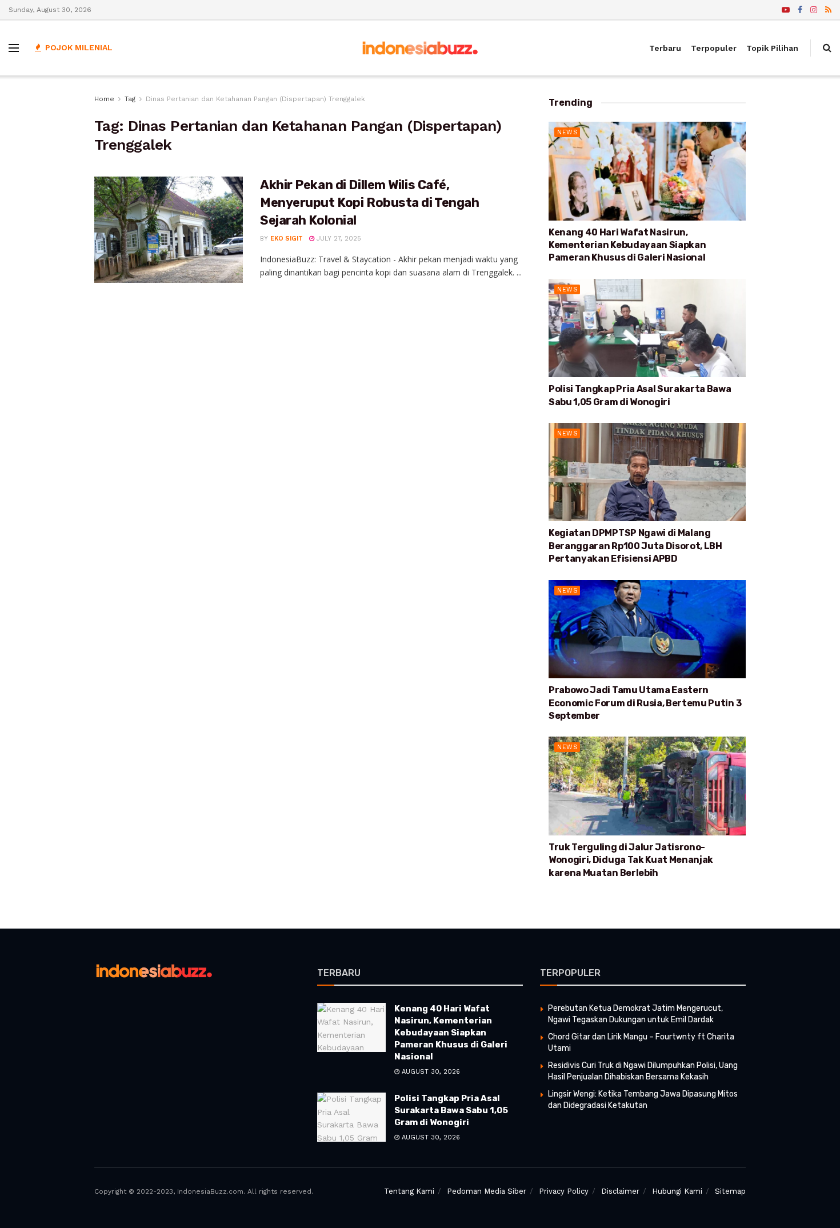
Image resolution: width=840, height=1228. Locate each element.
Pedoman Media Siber (486, 1191)
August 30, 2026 (429, 1071)
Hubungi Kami (677, 1191)
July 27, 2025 (337, 238)
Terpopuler (714, 48)
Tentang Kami (409, 1191)
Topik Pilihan (772, 48)
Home (104, 99)
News (567, 132)
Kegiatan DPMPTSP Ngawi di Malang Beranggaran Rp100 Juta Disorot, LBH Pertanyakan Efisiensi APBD (635, 545)
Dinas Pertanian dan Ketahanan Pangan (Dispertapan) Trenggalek (255, 99)
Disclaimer (620, 1191)
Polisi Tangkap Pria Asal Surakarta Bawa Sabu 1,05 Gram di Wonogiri (451, 1110)
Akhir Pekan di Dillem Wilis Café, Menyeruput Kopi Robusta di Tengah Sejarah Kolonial (369, 202)
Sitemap (730, 1191)
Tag (130, 99)
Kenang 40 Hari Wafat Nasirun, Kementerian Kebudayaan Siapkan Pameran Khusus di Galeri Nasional (627, 245)
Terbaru (665, 48)
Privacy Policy (564, 1191)
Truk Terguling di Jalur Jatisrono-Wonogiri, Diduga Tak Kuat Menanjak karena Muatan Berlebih (631, 860)
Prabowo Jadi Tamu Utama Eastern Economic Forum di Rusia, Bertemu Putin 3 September (645, 703)
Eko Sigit (286, 238)
